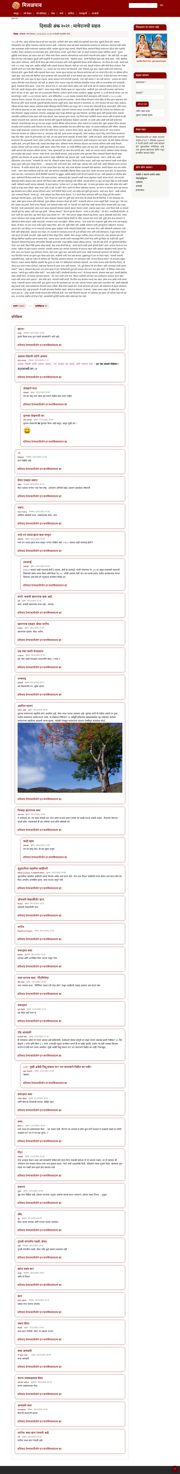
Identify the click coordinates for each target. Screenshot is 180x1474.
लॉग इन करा (41, 345)
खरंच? (21, 329)
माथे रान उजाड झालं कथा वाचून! (34, 535)
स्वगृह (16, 13)
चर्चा (61, 13)
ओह (20, 1214)
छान (20, 1296)
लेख (53, 13)
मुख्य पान (14, 18)
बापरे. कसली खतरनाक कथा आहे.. (35, 597)
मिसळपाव (32, 5)
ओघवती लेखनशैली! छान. (31, 899)
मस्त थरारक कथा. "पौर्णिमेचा (33, 978)
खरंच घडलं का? (26, 1269)
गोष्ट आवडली (24, 1032)
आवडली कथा (25, 1405)
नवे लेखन (27, 13)
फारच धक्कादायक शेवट (30, 1378)
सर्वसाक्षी (22, 34)
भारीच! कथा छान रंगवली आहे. (33, 1433)
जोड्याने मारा (30, 388)
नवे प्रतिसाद (41, 13)
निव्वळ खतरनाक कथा (29, 810)
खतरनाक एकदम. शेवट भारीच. (33, 624)
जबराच (21, 1187)
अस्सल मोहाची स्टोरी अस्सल (32, 356)
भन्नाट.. (21, 507)
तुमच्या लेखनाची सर (33, 416)
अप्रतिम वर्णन (25, 706)
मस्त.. (20, 1121)
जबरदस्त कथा (25, 950)
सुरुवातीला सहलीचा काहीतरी (33, 868)
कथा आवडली (25, 1351)
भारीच (21, 927)
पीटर (20, 1152)
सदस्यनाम (140, 82)
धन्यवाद (22, 679)
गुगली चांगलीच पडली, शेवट (32, 1241)
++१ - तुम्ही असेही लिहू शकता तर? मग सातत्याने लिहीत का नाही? (57, 1067)
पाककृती (83, 13)
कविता (71, 13)
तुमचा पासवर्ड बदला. (144, 115)
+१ (19, 453)
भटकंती (95, 13)
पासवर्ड (139, 93)
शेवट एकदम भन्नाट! (28, 480)
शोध (161, 5)
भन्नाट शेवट (23, 1323)
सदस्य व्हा (56, 345)
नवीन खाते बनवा (143, 111)
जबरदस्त (22, 1005)
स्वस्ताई (27, 562)
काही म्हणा (28, 841)
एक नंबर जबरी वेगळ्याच (30, 651)
